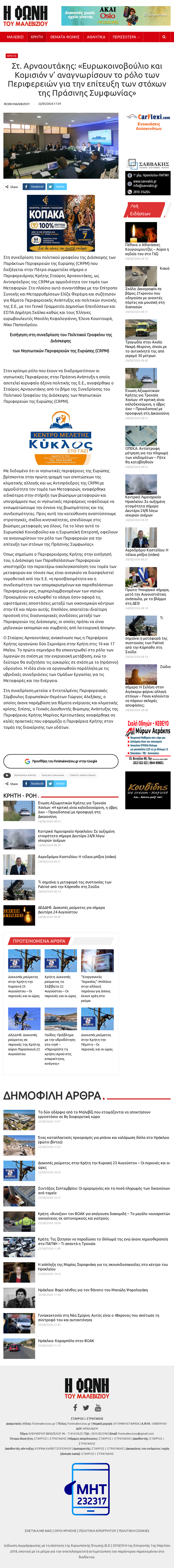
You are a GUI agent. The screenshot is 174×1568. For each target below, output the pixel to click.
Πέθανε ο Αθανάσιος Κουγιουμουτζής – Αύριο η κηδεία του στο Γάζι (147, 249)
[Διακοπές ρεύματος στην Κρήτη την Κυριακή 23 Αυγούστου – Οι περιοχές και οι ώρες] (24, 960)
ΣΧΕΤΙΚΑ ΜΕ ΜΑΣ (38, 1531)
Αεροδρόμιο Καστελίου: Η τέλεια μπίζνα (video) (77, 857)
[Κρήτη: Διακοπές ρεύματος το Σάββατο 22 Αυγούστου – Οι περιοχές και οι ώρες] (61, 960)
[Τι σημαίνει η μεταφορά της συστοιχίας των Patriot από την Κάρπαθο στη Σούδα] (19, 890)
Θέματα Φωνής (65, 37)
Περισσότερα (124, 37)
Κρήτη (37, 37)
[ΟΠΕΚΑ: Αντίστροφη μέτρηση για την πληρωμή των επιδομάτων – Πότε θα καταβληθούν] (141, 436)
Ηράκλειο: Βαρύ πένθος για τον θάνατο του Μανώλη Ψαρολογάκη (93, 1290)
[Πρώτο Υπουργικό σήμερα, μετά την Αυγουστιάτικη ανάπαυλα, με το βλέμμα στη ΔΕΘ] (141, 577)
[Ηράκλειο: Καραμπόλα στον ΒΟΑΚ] (19, 1348)
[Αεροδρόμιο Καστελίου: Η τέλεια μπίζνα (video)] (19, 864)
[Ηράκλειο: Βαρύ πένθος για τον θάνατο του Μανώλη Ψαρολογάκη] (19, 1298)
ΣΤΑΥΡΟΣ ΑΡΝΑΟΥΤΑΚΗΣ (83, 775)
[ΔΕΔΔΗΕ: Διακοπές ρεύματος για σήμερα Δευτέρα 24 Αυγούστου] (19, 915)
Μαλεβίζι (15, 37)
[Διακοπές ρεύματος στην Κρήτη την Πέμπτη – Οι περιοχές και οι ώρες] (97, 1019)
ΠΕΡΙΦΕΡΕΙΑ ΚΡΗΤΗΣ (25, 775)
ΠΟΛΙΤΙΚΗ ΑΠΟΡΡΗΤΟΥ (97, 1531)
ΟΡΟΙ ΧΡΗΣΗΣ (65, 1531)
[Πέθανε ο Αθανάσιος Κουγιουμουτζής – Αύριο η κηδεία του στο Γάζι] (141, 232)
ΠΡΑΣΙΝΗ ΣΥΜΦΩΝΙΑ (52, 775)
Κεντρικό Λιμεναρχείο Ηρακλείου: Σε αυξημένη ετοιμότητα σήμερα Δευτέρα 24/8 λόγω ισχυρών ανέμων (76, 835)
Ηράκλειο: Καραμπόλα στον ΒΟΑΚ (66, 1341)
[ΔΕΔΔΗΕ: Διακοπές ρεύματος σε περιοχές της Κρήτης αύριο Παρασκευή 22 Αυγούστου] (24, 1019)
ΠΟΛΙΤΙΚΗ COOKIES (134, 1531)
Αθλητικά (96, 37)
